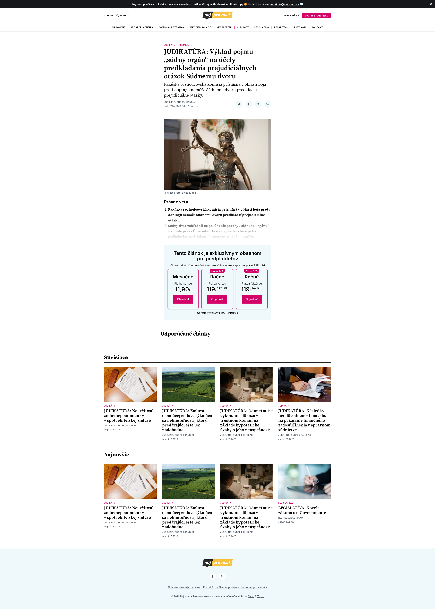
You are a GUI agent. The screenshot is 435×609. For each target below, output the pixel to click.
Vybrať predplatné (316, 15)
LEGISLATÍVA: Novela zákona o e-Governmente (302, 510)
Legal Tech (281, 27)
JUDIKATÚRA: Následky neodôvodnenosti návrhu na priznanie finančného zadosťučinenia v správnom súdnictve (304, 420)
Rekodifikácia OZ (200, 27)
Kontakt (317, 27)
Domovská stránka (171, 27)
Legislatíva (261, 27)
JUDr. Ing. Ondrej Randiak (180, 102)
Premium (184, 45)
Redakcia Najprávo (290, 518)
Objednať (183, 299)
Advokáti (300, 27)
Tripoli (260, 596)
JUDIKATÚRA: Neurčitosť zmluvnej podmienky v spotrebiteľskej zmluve (128, 415)
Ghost (251, 596)
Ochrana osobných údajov (184, 587)
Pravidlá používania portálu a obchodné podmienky (235, 587)
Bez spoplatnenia (141, 27)
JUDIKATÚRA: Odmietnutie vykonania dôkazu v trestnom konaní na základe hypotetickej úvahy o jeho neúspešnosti (246, 420)
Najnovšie (118, 27)
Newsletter (224, 27)
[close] (431, 4)
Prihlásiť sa (291, 15)
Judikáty (243, 27)
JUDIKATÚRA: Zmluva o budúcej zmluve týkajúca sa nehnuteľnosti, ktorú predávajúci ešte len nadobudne (187, 420)
